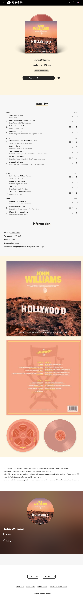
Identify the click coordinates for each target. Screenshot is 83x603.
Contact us (20, 586)
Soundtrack (15, 243)
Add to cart (38, 78)
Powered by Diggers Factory (41, 593)
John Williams (41, 60)
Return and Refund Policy (58, 586)
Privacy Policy (42, 586)
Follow (8, 541)
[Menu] (3, 3)
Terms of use (30, 586)
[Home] (14, 3)
